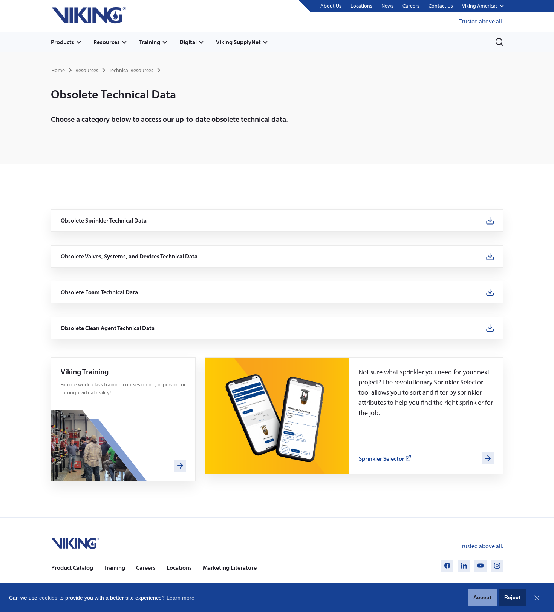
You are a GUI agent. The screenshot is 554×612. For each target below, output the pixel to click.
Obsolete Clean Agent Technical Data (108, 328)
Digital (188, 42)
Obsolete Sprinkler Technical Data (104, 221)
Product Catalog (72, 567)
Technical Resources (131, 70)
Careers (410, 5)
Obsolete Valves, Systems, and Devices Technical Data (129, 256)
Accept (482, 597)
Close (536, 597)
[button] (482, 6)
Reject (512, 597)
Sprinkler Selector (385, 459)
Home (58, 70)
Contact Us (441, 5)
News (387, 5)
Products (62, 42)
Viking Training (85, 371)
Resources (106, 42)
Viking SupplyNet (238, 42)
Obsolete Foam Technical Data (99, 292)
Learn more (180, 598)
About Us (330, 5)
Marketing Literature (230, 567)
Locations (361, 5)
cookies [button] (48, 598)
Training (149, 42)
